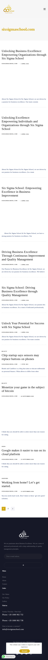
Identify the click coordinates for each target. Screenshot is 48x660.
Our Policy (5, 598)
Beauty (4, 351)
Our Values (5, 594)
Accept (24, 651)
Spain (3, 446)
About (4, 580)
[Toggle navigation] (38, 9)
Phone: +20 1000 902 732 (12, 615)
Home (4, 577)
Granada (5, 478)
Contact (4, 584)
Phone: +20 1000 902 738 (12, 620)
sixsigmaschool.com (9, 63)
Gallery (4, 601)
